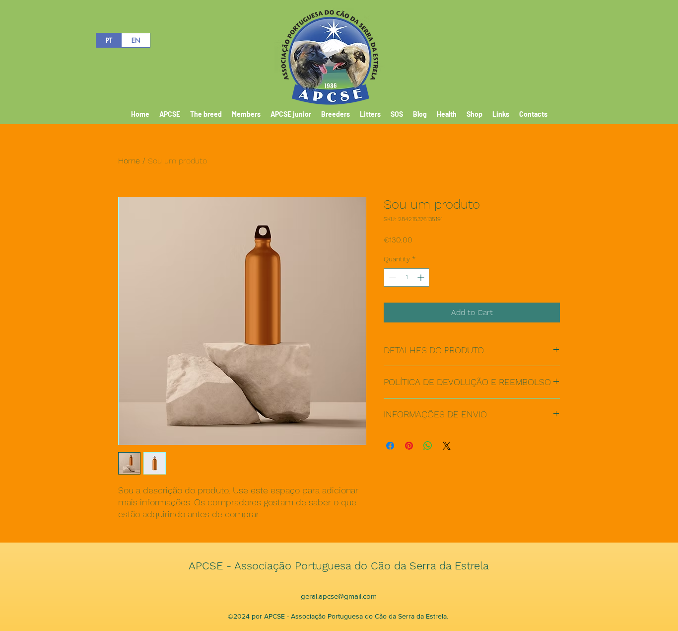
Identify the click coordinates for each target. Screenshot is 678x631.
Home (129, 160)
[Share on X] (447, 446)
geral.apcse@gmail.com (339, 596)
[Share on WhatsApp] (428, 446)
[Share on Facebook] (390, 446)
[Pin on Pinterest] (409, 446)
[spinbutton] (406, 277)
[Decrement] (391, 277)
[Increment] (421, 277)
